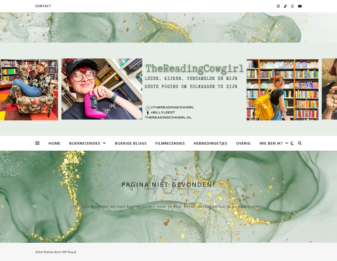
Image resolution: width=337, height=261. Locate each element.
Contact (43, 6)
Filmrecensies (170, 143)
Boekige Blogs (131, 143)
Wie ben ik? (271, 143)
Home (54, 143)
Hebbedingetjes (210, 143)
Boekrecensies (84, 143)
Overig (243, 143)
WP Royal (69, 252)
